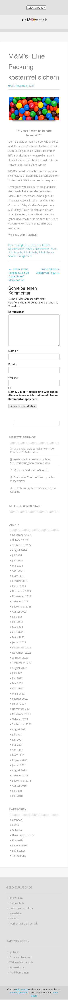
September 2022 (21, 663)
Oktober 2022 (20, 657)
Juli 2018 (17, 791)
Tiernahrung (19, 855)
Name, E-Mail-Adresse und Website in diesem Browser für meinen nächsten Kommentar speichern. (33, 395)
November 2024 (21, 535)
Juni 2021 (17, 739)
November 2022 (21, 652)
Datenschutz (16, 903)
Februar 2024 (20, 581)
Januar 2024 (19, 586)
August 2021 (19, 729)
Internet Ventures (19, 992)
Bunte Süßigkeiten (18, 245)
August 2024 (19, 550)
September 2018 (21, 780)
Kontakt (14, 918)
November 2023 (21, 596)
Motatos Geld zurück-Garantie (31, 470)
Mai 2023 (17, 627)
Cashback (17, 820)
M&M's (30, 248)
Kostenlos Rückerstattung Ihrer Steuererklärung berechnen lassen (30, 461)
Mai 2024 (17, 565)
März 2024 (18, 576)
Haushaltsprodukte (23, 835)
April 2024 (18, 570)
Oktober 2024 (20, 540)
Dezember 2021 (21, 709)
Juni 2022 (17, 678)
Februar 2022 (20, 698)
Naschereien (42, 248)
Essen (15, 825)
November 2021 (21, 714)
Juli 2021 (17, 734)
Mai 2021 (17, 744)
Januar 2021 (19, 765)
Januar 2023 (19, 642)
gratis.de (14, 952)
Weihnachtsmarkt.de (21, 962)
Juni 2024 (17, 560)
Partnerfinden (17, 967)
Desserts (36, 245)
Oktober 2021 (20, 719)
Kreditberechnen (19, 972)
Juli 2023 (17, 616)
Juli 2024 (17, 555)
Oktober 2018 (20, 775)
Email (11, 364)
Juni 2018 (17, 796)
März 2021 (18, 755)
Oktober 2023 (20, 601)
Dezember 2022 (21, 647)
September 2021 (21, 724)
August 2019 (19, 770)
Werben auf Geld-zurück (23, 923)
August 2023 (19, 611)
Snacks (12, 256)
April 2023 (18, 632)
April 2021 (18, 750)
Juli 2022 (17, 673)
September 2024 (21, 545)
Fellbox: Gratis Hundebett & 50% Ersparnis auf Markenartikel (18, 274)
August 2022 (19, 668)
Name (12, 350)
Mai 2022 (17, 683)
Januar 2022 (19, 703)
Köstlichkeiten (16, 248)
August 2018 (19, 785)
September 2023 (21, 606)
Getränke (17, 830)
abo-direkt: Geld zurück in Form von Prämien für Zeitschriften (32, 450)
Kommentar (16, 311)
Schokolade (30, 252)
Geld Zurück (21, 989)
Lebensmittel (19, 845)
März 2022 (18, 693)
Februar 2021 (20, 760)
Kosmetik (17, 840)
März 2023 (18, 637)
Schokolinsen (46, 252)
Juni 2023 (17, 622)
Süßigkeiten (24, 256)
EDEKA (46, 245)
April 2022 (18, 688)
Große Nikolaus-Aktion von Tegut (48, 270)
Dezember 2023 (21, 591)
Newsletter (15, 913)
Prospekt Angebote (20, 957)
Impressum (16, 898)
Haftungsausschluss (21, 908)
